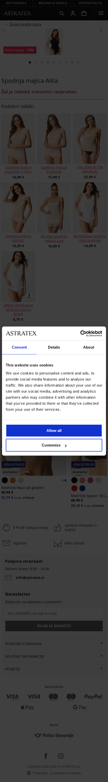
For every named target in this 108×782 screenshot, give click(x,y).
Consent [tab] (19, 347)
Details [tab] (54, 347)
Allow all (54, 430)
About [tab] (88, 347)
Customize (51, 445)
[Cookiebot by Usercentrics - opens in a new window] (80, 333)
